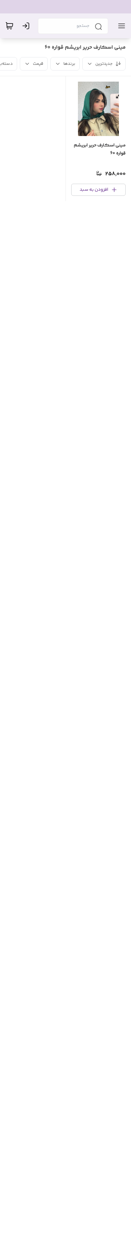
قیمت (38, 63)
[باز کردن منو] (120, 25)
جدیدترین (104, 63)
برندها (69, 63)
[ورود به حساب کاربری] (27, 26)
